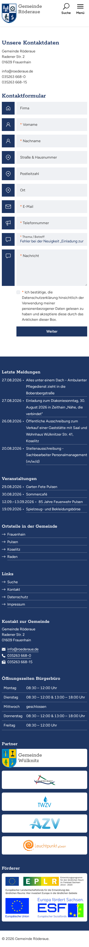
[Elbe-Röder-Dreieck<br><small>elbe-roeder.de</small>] (44, 780)
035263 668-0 (19, 655)
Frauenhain (16, 534)
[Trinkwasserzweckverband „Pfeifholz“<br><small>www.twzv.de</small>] (44, 802)
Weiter (52, 331)
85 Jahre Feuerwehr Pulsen (61, 502)
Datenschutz (17, 597)
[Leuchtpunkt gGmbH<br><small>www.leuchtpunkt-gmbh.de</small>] (44, 845)
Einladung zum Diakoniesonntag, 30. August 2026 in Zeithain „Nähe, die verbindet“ (55, 407)
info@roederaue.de (23, 649)
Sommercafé (36, 494)
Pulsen (12, 542)
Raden (12, 556)
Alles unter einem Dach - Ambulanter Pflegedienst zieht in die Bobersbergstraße (56, 386)
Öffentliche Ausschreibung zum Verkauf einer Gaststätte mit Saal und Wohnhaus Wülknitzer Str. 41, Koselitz (56, 431)
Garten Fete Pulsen (41, 487)
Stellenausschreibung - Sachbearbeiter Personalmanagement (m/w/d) (56, 455)
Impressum (16, 604)
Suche (12, 582)
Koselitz (13, 549)
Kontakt (13, 589)
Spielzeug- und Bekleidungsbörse (53, 509)
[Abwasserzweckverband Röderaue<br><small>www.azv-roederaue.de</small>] (44, 823)
